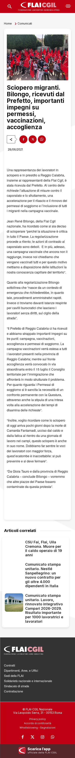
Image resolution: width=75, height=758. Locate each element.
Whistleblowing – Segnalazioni (37, 727)
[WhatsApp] (42, 139)
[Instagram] (43, 737)
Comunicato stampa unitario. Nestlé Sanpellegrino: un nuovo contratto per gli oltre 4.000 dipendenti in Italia (43, 575)
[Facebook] (23, 139)
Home (8, 23)
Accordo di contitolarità (37, 723)
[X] (33, 139)
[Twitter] (33, 737)
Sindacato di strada (16, 686)
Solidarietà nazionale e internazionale (28, 681)
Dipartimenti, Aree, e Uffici (21, 670)
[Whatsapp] (53, 737)
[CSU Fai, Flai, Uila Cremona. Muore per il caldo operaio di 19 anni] (14, 549)
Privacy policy (37, 719)
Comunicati (25, 23)
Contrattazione (13, 691)
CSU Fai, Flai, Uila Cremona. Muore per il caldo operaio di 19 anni (43, 548)
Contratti (9, 665)
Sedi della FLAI (14, 675)
